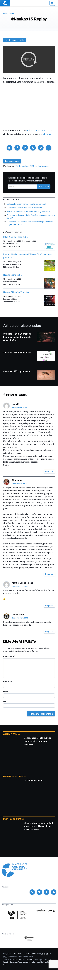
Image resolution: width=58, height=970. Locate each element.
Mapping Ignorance (13, 819)
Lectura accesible (14, 40)
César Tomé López (37, 130)
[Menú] (52, 3)
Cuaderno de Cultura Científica (23, 960)
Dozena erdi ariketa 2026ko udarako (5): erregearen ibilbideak (37, 741)
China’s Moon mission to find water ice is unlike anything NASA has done (38, 826)
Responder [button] (49, 471)
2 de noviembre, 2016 (20, 618)
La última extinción (33, 780)
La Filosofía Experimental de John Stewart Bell (26, 204)
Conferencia (8, 14)
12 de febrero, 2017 (19, 484)
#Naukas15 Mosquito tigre (16, 371)
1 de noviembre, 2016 (20, 586)
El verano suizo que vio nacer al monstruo (24, 208)
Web (5, 701)
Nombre (7, 682)
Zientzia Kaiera (11, 734)
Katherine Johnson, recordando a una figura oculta (28, 211)
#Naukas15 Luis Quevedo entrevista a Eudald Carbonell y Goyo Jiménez (17, 337)
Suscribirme (44, 186)
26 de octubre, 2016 (19, 407)
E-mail (6, 691)
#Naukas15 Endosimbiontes (17, 352)
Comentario (9, 656)
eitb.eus (47, 134)
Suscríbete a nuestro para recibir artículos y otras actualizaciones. (27, 179)
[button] (9, 148)
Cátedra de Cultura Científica (24, 953)
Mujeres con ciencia (14, 776)
